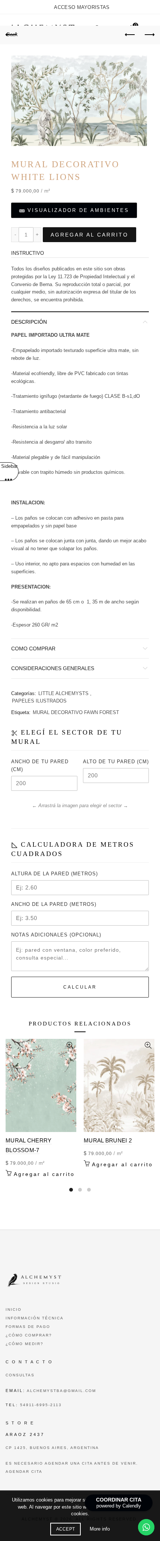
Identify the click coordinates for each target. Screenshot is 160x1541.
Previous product (130, 35)
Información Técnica (35, 1318)
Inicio (14, 1309)
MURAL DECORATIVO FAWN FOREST (76, 712)
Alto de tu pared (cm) (116, 761)
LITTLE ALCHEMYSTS (63, 693)
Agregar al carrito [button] (44, 1174)
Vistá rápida (69, 1045)
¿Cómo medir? (25, 1344)
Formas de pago (28, 1327)
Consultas (20, 1375)
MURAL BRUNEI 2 (108, 1140)
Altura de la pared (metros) (54, 873)
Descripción (29, 322)
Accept (65, 1529)
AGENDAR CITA (24, 1471)
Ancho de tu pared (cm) (39, 765)
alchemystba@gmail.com (60, 1391)
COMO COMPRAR (33, 648)
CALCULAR (80, 987)
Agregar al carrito (89, 235)
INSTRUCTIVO (27, 253)
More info (100, 1529)
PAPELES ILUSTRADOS (39, 701)
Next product (149, 35)
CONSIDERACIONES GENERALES (52, 668)
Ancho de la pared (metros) (53, 904)
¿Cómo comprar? (29, 1335)
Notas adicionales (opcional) (56, 935)
